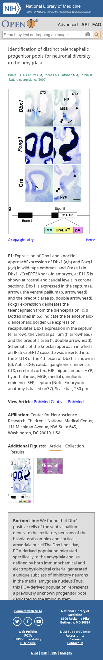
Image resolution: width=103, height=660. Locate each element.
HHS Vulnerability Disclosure (27, 641)
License (89, 240)
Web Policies (28, 632)
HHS (53, 653)
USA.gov (66, 653)
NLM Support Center (75, 632)
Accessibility (75, 635)
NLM (34, 653)
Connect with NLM (28, 611)
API (85, 24)
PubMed (76, 401)
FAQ (96, 24)
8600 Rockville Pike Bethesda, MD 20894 (75, 620)
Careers (75, 639)
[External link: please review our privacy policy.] (17, 621)
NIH (44, 653)
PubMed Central (49, 401)
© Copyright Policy (21, 240)
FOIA (28, 635)
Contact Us (75, 643)
